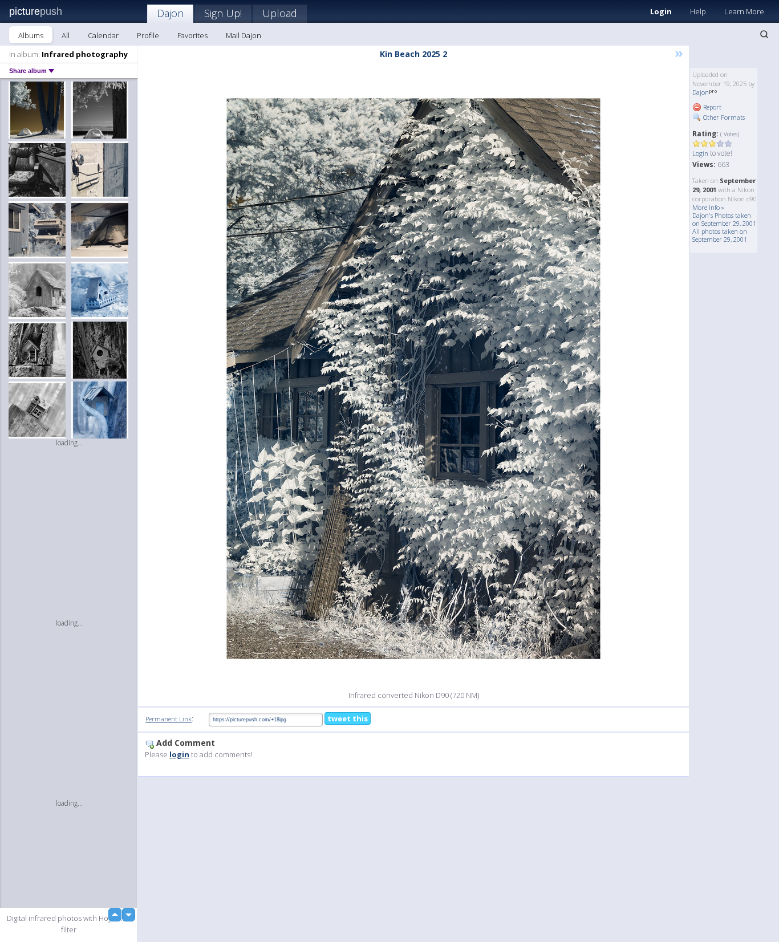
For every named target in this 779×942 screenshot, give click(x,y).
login (179, 754)
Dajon (170, 13)
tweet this (347, 718)
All (66, 35)
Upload (279, 13)
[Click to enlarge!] (413, 379)
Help (698, 11)
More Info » (708, 207)
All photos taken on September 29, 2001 (719, 235)
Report (711, 107)
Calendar (103, 35)
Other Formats (723, 117)
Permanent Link (168, 718)
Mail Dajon (243, 35)
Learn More (744, 11)
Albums (30, 35)
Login (661, 11)
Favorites (192, 35)
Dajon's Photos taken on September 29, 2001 (724, 219)
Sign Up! (223, 13)
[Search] (764, 34)
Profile (148, 35)
